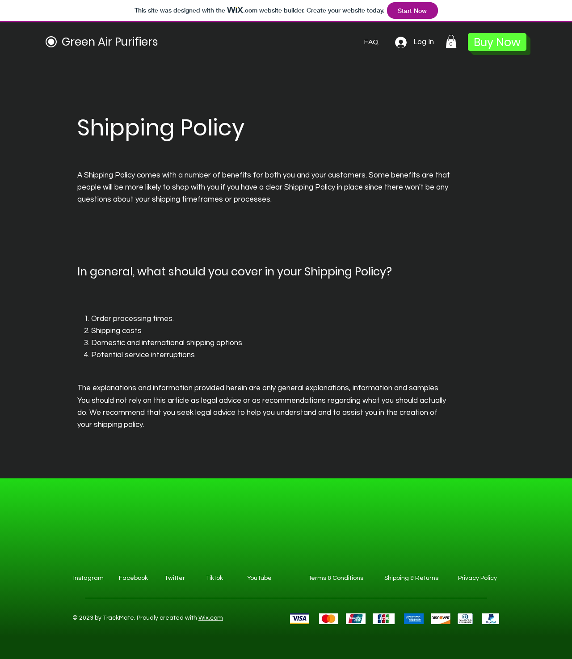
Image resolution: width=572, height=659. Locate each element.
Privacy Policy (477, 578)
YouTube (259, 578)
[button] (451, 41)
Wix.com (210, 618)
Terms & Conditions (335, 578)
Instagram (88, 578)
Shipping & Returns (411, 578)
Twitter (174, 578)
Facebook (133, 578)
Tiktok (214, 578)
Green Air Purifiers (110, 42)
